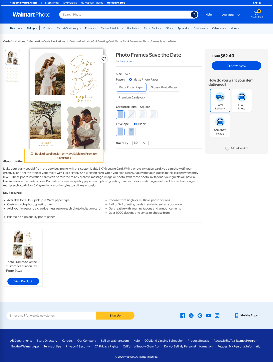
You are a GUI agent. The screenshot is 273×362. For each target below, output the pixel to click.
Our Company (86, 340)
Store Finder (52, 2)
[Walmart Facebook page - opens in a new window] (182, 315)
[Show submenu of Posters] (96, 28)
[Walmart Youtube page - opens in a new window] (208, 315)
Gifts (168, 28)
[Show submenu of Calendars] (225, 28)
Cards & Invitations (14, 41)
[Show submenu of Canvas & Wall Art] (122, 28)
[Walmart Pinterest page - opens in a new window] (199, 315)
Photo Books (151, 28)
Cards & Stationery (67, 28)
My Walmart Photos (92, 2)
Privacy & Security (78, 346)
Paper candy (127, 61)
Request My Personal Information (239, 346)
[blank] (120, 132)
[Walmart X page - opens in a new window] (191, 315)
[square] (120, 114)
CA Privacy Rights (106, 346)
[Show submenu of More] (238, 28)
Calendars (218, 28)
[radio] (12, 57)
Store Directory (47, 340)
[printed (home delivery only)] (131, 132)
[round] (131, 114)
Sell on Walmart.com (115, 340)
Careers (67, 340)
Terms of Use (52, 346)
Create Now (236, 66)
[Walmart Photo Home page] (31, 14)
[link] (23, 257)
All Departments (21, 340)
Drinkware (199, 28)
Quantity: (122, 143)
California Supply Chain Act (141, 346)
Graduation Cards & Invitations (47, 41)
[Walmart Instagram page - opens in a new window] (217, 315)
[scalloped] (153, 114)
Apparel (182, 28)
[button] (236, 148)
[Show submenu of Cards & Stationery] (80, 28)
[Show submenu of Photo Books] (160, 28)
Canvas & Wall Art (111, 28)
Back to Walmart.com (24, 2)
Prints (46, 28)
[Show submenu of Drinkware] (207, 28)
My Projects (70, 2)
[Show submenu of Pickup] (37, 28)
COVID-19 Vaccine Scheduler (163, 340)
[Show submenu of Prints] (52, 28)
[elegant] (142, 114)
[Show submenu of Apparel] (188, 28)
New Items (16, 28)
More (234, 28)
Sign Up (115, 315)
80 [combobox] (136, 143)
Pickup (31, 28)
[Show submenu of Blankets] (139, 28)
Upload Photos (116, 2)
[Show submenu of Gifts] (172, 28)
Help (209, 14)
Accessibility (222, 340)
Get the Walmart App (25, 346)
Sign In (257, 2)
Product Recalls (198, 340)
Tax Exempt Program (244, 340)
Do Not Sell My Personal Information (188, 346)
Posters (89, 28)
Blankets (132, 28)
